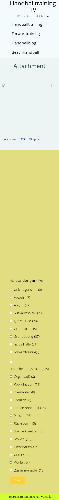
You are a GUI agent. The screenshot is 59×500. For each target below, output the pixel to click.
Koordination (27, 384)
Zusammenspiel (29, 470)
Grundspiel (25, 328)
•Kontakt (46, 496)
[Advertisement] (29, 184)
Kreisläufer (24, 392)
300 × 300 (26, 139)
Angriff (22, 305)
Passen (22, 415)
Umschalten (26, 447)
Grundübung (26, 336)
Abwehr (22, 297)
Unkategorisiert (28, 289)
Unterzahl (23, 454)
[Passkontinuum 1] (29, 108)
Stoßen (22, 439)
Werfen (22, 462)
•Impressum (15, 496)
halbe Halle (25, 344)
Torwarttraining (27, 352)
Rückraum (25, 423)
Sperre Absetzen (28, 431)
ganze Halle (26, 321)
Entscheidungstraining (30, 368)
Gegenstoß (24, 376)
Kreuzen (22, 400)
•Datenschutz (31, 496)
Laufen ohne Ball (30, 408)
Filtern (17, 480)
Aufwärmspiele (28, 313)
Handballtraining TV (33, 6)
